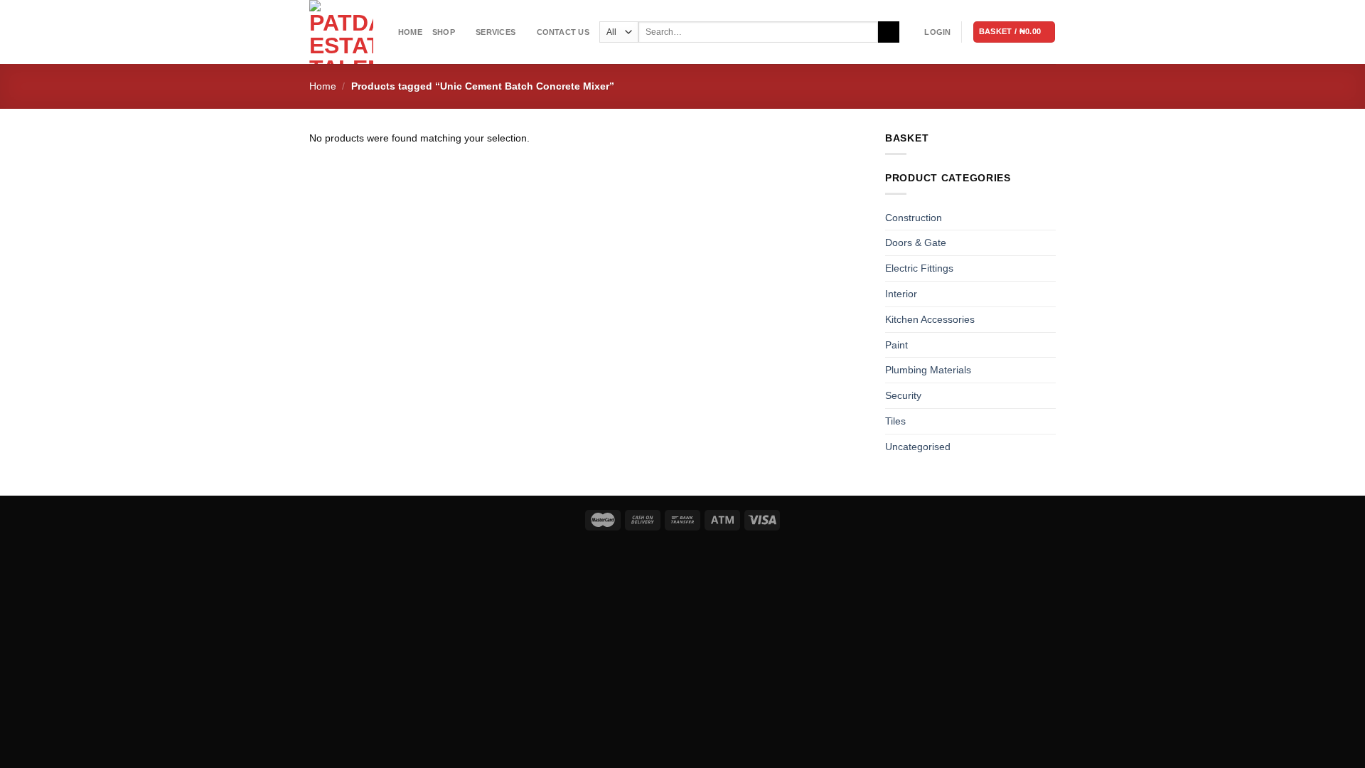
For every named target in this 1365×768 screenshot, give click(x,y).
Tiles (895, 421)
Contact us (563, 32)
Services (495, 32)
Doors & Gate (915, 242)
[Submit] (888, 32)
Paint (896, 345)
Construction (913, 217)
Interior (901, 293)
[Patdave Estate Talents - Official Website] (343, 32)
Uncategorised (918, 446)
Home (410, 32)
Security (903, 395)
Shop (443, 32)
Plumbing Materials (928, 369)
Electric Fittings (919, 268)
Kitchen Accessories (930, 319)
